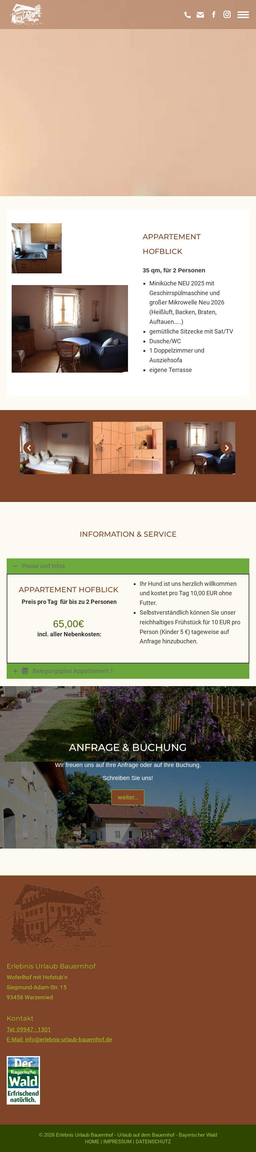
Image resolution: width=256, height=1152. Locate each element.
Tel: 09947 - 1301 (29, 1029)
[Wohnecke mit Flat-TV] (201, 448)
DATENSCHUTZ (153, 1142)
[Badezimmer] (128, 448)
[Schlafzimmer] (55, 448)
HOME (93, 1142)
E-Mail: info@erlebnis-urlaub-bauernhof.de (59, 1039)
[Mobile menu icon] (243, 14)
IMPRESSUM (118, 1142)
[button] (29, 448)
